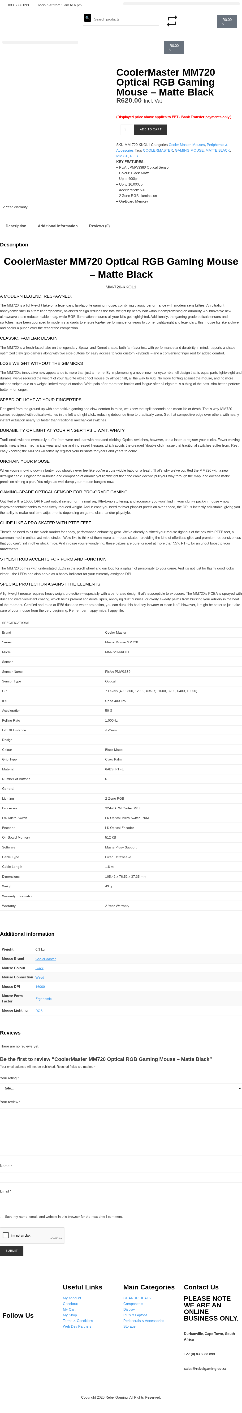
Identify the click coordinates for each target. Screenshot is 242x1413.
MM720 (122, 156)
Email (5, 1191)
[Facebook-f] (50, 1329)
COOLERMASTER (158, 150)
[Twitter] (36, 1329)
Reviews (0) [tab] (99, 226)
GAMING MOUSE (189, 150)
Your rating (9, 1078)
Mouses (198, 145)
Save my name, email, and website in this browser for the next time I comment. (64, 1216)
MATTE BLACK (218, 150)
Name (6, 1166)
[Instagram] (22, 1329)
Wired (39, 977)
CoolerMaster (45, 959)
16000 (40, 987)
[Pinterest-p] (8, 1329)
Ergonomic (43, 999)
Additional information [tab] (58, 226)
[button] (181, 3)
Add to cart (151, 129)
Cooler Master (179, 145)
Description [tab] (16, 226)
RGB (134, 156)
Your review (10, 1102)
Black (39, 968)
